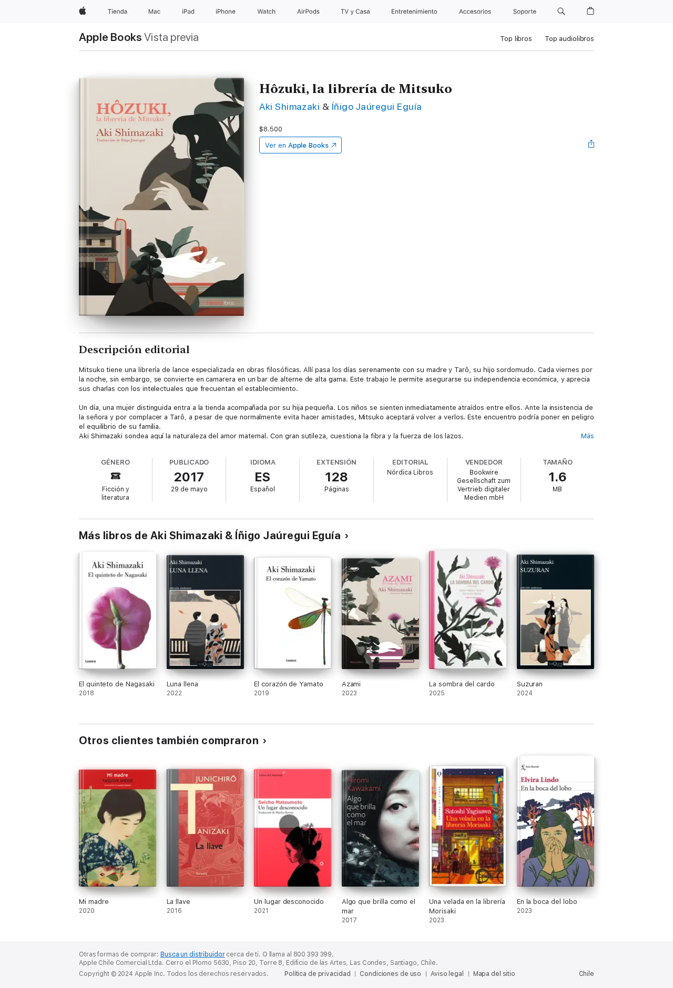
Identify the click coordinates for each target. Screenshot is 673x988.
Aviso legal (447, 973)
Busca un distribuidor (192, 954)
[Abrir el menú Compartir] (591, 145)
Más (587, 436)
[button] (561, 11)
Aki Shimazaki (289, 106)
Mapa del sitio (494, 973)
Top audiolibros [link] (569, 39)
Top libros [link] (516, 39)
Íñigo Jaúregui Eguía (377, 106)
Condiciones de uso (390, 973)
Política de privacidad (317, 973)
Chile (586, 973)
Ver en (297, 145)
